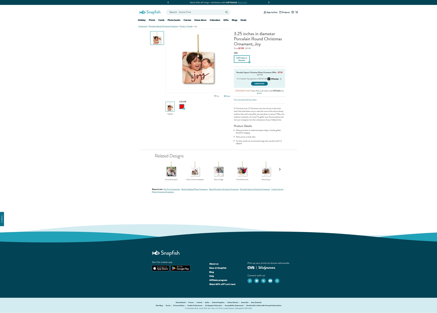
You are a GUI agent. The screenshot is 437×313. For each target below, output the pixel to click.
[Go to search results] (227, 12)
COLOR (182, 102)
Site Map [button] (159, 305)
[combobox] (198, 12)
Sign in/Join (272, 12)
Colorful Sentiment (242, 179)
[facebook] (251, 279)
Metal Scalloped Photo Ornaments (194, 189)
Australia (245, 302)
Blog (211, 272)
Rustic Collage (218, 179)
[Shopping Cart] (296, 12)
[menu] (226, 96)
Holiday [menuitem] (142, 20)
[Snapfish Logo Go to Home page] (149, 12)
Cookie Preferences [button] (194, 305)
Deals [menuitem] (243, 20)
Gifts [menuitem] (226, 20)
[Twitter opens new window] (278, 279)
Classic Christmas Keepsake (195, 179)
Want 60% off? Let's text (222, 284)
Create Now (259, 84)
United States (233, 302)
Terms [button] (168, 305)
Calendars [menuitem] (215, 20)
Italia (207, 302)
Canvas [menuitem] (187, 20)
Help (211, 276)
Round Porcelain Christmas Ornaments (224, 189)
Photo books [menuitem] (174, 20)
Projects (286, 12)
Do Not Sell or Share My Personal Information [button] (263, 305)
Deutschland (181, 302)
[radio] (181, 106)
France (191, 302)
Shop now (248, 2)
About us (213, 263)
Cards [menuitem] (161, 20)
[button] (215, 96)
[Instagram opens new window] (257, 279)
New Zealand (256, 302)
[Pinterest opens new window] (264, 279)
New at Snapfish (217, 268)
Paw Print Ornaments (171, 189)
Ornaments (142, 26)
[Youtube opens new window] (271, 279)
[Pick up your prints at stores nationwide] (251, 267)
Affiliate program (218, 280)
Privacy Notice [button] (178, 305)
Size (236, 53)
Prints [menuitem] (152, 20)
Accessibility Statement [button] (234, 305)
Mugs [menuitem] (234, 20)
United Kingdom (218, 302)
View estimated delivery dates (245, 99)
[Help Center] (293, 12)
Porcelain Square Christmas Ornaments (255, 189)
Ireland (199, 302)
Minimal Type (266, 179)
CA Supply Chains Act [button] (213, 305)
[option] (157, 38)
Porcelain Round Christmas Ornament (163, 26)
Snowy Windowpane (171, 179)
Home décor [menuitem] (200, 20)
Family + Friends (186, 26)
